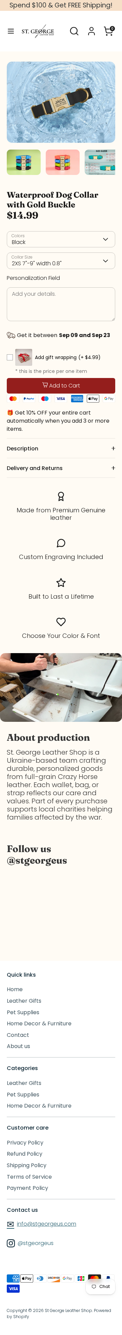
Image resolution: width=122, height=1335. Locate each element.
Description (22, 448)
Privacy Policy (25, 1143)
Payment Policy (27, 1188)
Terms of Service (29, 1177)
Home (15, 989)
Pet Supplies (23, 1012)
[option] (61, 102)
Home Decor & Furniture (39, 1023)
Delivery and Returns (35, 468)
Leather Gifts (24, 1001)
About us (18, 1046)
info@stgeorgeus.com (41, 1223)
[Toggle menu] (11, 31)
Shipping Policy (26, 1165)
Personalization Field (33, 278)
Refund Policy (24, 1154)
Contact (18, 1035)
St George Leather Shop (68, 1310)
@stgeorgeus (35, 1243)
